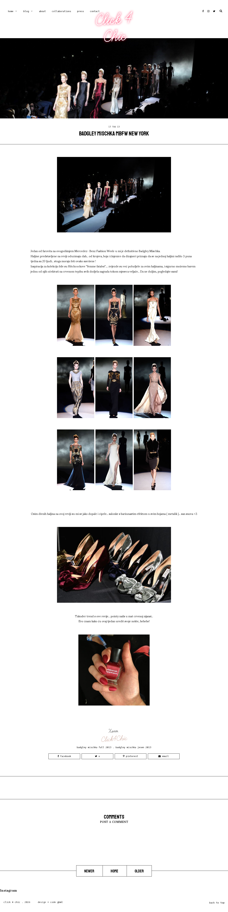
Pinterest (131, 756)
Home (10, 11)
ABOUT (42, 11)
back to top (217, 902)
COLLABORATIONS (61, 11)
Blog (26, 11)
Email (165, 756)
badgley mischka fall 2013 (94, 747)
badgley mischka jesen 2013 (133, 747)
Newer (89, 871)
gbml (60, 902)
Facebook (65, 756)
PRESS (80, 11)
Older (139, 871)
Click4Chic (114, 738)
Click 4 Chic (114, 27)
